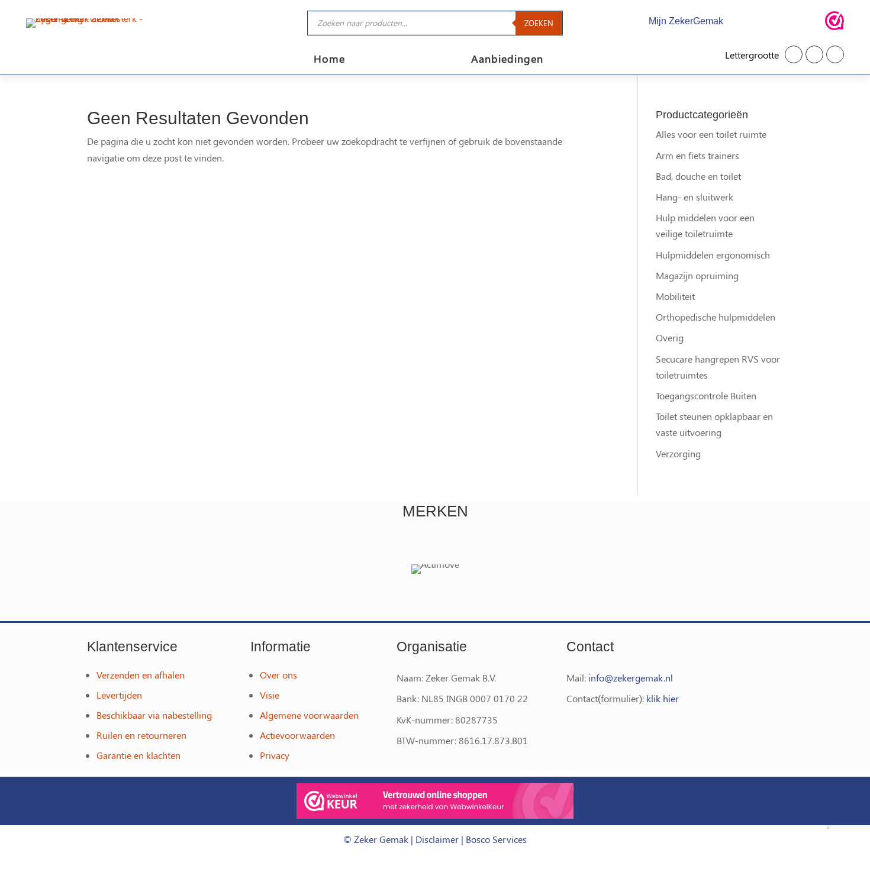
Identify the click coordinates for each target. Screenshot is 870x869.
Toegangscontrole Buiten (706, 395)
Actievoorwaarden (297, 735)
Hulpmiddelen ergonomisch (713, 254)
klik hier (662, 698)
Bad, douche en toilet (698, 176)
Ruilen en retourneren (141, 735)
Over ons (278, 674)
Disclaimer (437, 839)
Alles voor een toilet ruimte (711, 134)
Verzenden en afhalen (140, 674)
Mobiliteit (675, 296)
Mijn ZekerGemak (686, 21)
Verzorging (678, 453)
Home (329, 60)
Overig (670, 337)
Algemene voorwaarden (309, 715)
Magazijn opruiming (697, 275)
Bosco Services (496, 839)
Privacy (274, 755)
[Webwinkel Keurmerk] (435, 803)
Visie (269, 695)
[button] (794, 54)
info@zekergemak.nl (630, 677)
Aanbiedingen (507, 60)
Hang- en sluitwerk (694, 196)
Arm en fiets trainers (697, 155)
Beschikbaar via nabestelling (154, 715)
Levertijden (119, 695)
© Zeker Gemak (375, 839)
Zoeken (538, 23)
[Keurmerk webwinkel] (834, 22)
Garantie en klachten (138, 755)
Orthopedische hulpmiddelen (715, 317)
